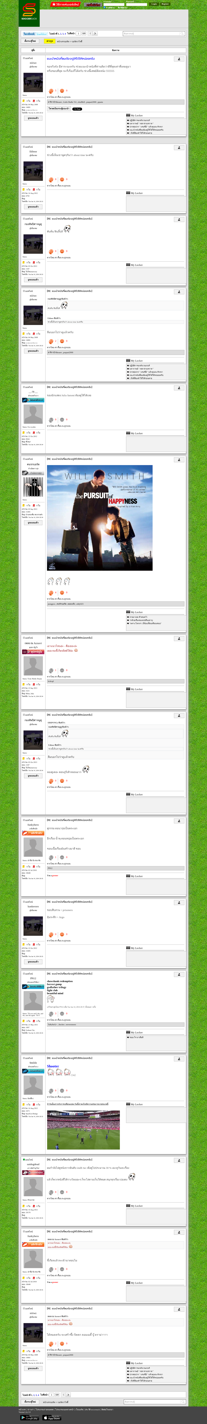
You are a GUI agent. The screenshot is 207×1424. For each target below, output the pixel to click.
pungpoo (52, 604)
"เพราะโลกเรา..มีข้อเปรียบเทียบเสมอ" (145, 623)
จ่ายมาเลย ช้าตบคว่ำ (138, 617)
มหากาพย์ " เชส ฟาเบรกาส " (142, 123)
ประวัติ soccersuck (92, 1409)
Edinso (33, 151)
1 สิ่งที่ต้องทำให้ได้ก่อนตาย (141, 133)
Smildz (33, 1062)
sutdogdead (33, 1164)
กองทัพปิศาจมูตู (33, 224)
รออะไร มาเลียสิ (136, 1037)
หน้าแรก (22, 1409)
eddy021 (80, 604)
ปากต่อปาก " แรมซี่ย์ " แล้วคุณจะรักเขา (146, 127)
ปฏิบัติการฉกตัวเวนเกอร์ (140, 120)
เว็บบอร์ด (79, 1409)
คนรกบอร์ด (33, 464)
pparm (100, 102)
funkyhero (33, 824)
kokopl (51, 681)
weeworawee (71, 1024)
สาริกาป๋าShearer (55, 102)
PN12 (50, 868)
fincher (62, 1024)
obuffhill (81, 102)
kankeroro (33, 906)
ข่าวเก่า (31, 1409)
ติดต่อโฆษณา (107, 1409)
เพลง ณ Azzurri (33, 643)
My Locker (136, 115)
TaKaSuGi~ (53, 1024)
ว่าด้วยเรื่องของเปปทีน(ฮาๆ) (141, 620)
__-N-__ (33, 391)
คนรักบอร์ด (62, 604)
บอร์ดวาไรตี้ (77, 41)
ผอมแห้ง (71, 604)
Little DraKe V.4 (70, 102)
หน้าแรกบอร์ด (63, 41)
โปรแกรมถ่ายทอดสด (44, 1409)
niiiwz (33, 62)
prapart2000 (91, 102)
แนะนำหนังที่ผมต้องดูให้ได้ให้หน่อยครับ (146, 130)
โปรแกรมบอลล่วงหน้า (64, 1409)
